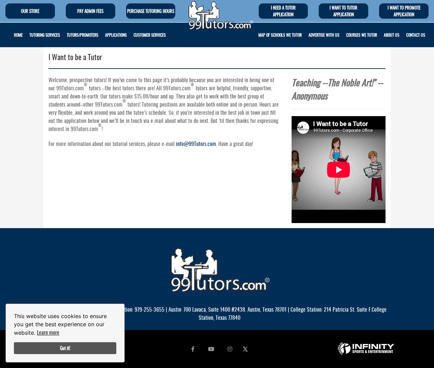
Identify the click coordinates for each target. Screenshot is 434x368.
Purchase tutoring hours (150, 10)
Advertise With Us (324, 35)
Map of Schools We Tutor (280, 35)
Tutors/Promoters (82, 35)
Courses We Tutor (361, 35)
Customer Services (150, 35)
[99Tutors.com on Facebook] (193, 349)
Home (18, 35)
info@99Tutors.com (196, 144)
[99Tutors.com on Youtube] (211, 349)
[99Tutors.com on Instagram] (230, 349)
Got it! (65, 347)
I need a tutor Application (283, 11)
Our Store (30, 10)
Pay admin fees (90, 10)
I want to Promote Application (404, 11)
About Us (391, 35)
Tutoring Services (44, 35)
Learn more (48, 332)
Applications (116, 35)
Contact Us (415, 35)
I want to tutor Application (343, 11)
